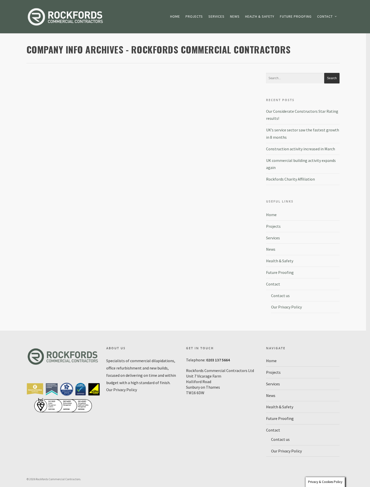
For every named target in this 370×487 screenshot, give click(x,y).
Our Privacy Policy (286, 306)
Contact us (280, 295)
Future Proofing (296, 16)
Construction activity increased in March (300, 148)
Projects (194, 16)
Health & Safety (259, 16)
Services (216, 16)
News (235, 16)
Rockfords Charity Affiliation (290, 179)
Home (175, 16)
